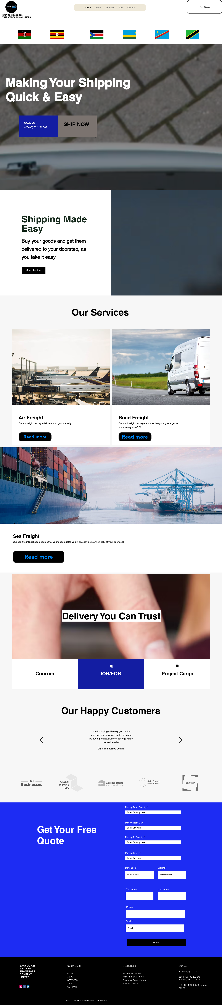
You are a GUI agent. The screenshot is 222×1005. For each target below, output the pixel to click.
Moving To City (132, 853)
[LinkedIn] (28, 986)
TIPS (69, 983)
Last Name (163, 889)
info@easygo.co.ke (188, 971)
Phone (129, 907)
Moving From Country (136, 807)
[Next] (180, 740)
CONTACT (72, 986)
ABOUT (70, 976)
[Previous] (41, 740)
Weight (161, 868)
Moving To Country (134, 837)
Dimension (130, 868)
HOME (70, 973)
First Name (131, 889)
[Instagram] (20, 986)
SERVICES (72, 980)
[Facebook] (24, 986)
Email (128, 921)
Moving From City (134, 823)
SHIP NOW (76, 124)
